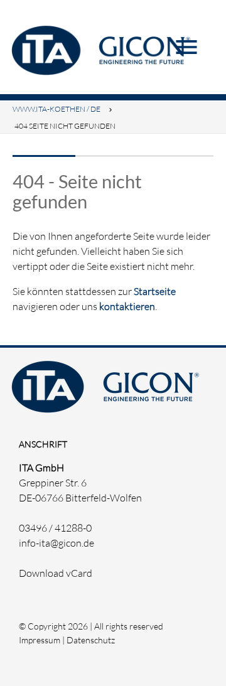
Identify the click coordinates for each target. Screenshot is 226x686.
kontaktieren (127, 306)
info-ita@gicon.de (56, 543)
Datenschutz (91, 640)
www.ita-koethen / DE (56, 109)
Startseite (155, 291)
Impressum (39, 640)
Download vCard (55, 573)
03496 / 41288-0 (55, 528)
